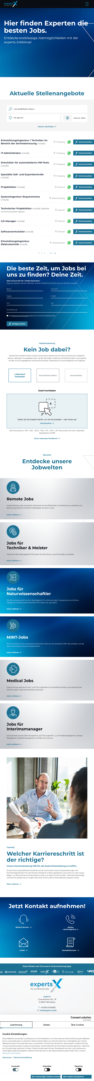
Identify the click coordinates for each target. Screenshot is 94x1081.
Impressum (6, 1057)
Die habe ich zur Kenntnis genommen (32, 315)
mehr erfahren (13, 515)
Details (46, 1024)
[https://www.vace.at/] (79, 971)
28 (50, 253)
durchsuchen (45, 423)
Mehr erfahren (13, 884)
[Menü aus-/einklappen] (87, 4)
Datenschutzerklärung (23, 1057)
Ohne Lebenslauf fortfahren (46, 438)
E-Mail (22, 950)
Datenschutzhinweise (20, 315)
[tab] (19, 375)
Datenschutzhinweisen (11, 1053)
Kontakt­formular (69, 950)
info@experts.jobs (48, 1010)
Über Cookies (77, 1024)
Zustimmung (16, 1024)
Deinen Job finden (46, 127)
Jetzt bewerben (85, 142)
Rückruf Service (22, 927)
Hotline (69, 928)
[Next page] (54, 253)
